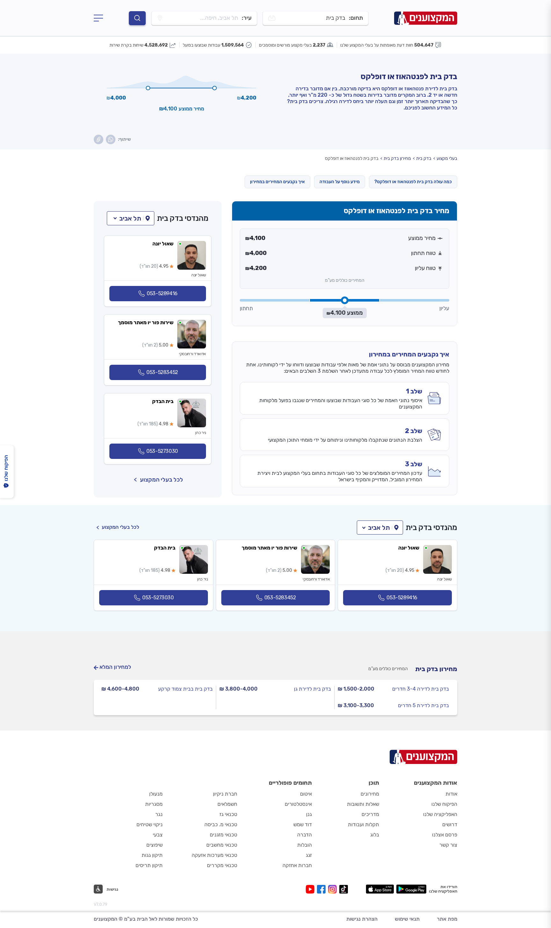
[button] (130, 218)
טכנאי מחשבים (221, 845)
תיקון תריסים (149, 865)
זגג (309, 855)
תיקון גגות (152, 855)
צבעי (158, 835)
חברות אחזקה (297, 865)
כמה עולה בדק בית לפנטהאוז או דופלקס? (413, 181)
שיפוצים (154, 845)
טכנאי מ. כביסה (220, 824)
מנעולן (156, 794)
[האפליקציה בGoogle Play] (411, 889)
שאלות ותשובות (363, 804)
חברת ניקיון (225, 794)
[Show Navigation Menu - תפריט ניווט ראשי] (98, 18)
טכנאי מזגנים (223, 835)
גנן (309, 814)
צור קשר (448, 845)
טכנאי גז (228, 814)
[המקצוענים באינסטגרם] (333, 889)
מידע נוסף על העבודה (340, 181)
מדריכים (370, 814)
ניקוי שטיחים (149, 824)
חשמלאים (227, 804)
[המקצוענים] (425, 18)
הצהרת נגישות (362, 919)
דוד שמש (302, 824)
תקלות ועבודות (363, 824)
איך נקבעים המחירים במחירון (277, 181)
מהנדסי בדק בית (183, 218)
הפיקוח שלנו (444, 804)
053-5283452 (162, 372)
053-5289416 (162, 293)
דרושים (449, 824)
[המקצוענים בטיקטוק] (343, 889)
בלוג (374, 835)
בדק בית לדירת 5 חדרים (423, 705)
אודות (451, 794)
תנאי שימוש (407, 919)
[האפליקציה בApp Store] (380, 889)
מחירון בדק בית (397, 158)
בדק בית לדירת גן (312, 689)
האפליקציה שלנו (440, 814)
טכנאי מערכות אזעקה (214, 855)
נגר (159, 814)
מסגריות (154, 804)
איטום (306, 794)
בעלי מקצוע (447, 158)
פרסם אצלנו (444, 835)
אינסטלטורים (298, 804)
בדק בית (423, 158)
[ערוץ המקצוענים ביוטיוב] (311, 889)
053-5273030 (162, 451)
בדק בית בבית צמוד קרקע (185, 689)
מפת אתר (447, 919)
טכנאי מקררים (222, 865)
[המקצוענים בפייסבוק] (322, 889)
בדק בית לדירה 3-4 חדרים (420, 689)
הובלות (304, 845)
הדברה (304, 835)
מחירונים (370, 794)
